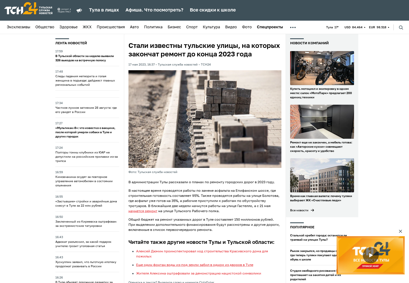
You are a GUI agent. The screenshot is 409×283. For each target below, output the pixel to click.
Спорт (192, 27)
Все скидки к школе (213, 10)
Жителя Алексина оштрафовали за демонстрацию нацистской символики (198, 273)
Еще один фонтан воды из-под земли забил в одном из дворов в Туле (194, 265)
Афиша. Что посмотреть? (154, 10)
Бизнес (174, 27)
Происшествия (111, 27)
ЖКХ (87, 27)
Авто (134, 27)
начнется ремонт (142, 211)
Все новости (299, 210)
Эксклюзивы (18, 27)
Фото (247, 27)
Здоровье (68, 27)
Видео (231, 27)
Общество (44, 27)
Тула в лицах (104, 10)
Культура (211, 27)
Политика (153, 27)
